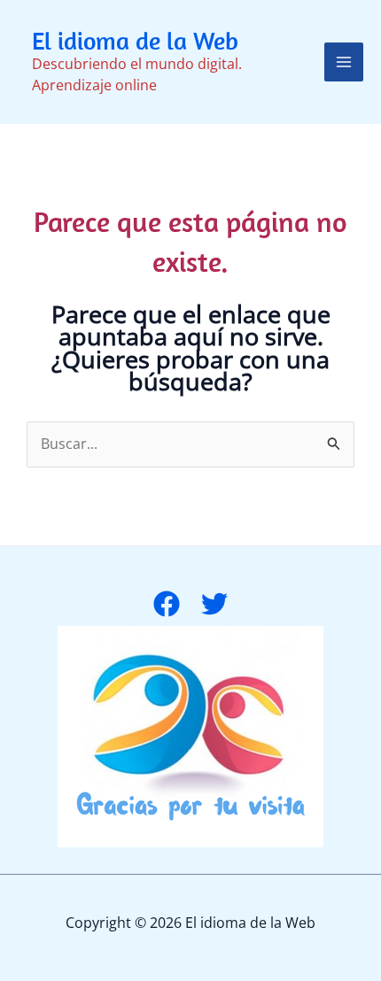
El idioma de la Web (135, 40)
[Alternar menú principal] (343, 61)
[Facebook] (166, 604)
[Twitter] (214, 604)
